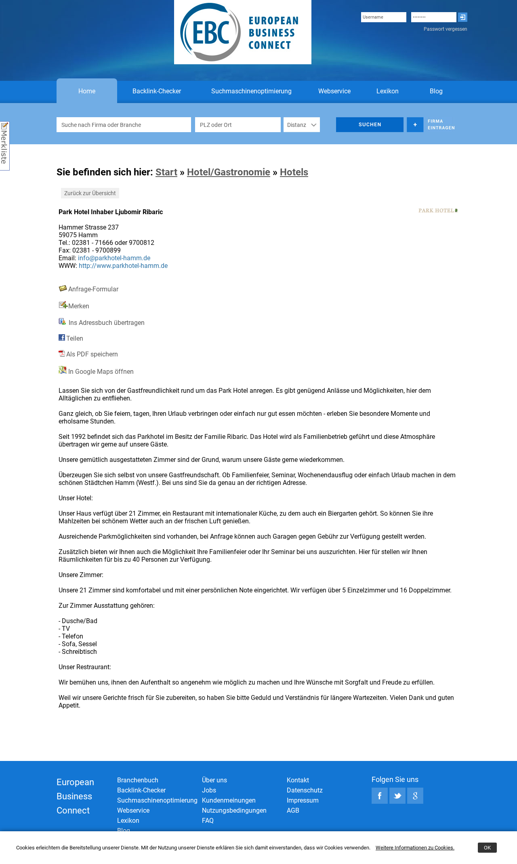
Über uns (214, 780)
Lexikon (387, 91)
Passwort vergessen (445, 29)
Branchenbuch (137, 780)
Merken (78, 306)
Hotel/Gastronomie (228, 172)
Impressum (303, 800)
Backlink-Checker (156, 91)
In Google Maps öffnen (100, 371)
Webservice (334, 91)
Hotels (294, 172)
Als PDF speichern (92, 354)
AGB (293, 810)
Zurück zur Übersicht (90, 193)
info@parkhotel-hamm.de (114, 258)
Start (166, 172)
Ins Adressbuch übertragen (106, 323)
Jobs (209, 790)
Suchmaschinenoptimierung (251, 91)
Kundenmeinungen (229, 800)
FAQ (208, 820)
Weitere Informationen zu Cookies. (415, 848)
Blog (436, 91)
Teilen (74, 338)
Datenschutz (305, 790)
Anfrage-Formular (93, 289)
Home (86, 91)
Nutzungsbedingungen (234, 810)
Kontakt (298, 780)
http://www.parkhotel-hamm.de (123, 266)
